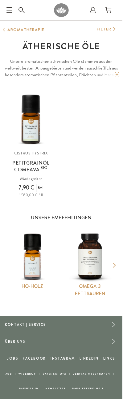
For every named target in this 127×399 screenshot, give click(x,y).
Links (109, 358)
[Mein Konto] (93, 10)
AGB (9, 374)
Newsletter (55, 388)
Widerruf (27, 374)
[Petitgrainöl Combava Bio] (31, 119)
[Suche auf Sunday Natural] (22, 10)
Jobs (12, 358)
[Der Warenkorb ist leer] (108, 10)
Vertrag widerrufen (91, 374)
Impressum (29, 388)
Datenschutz (55, 374)
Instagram (63, 358)
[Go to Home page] (61, 10)
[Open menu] (9, 10)
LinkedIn (89, 358)
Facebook (34, 358)
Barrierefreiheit (87, 388)
